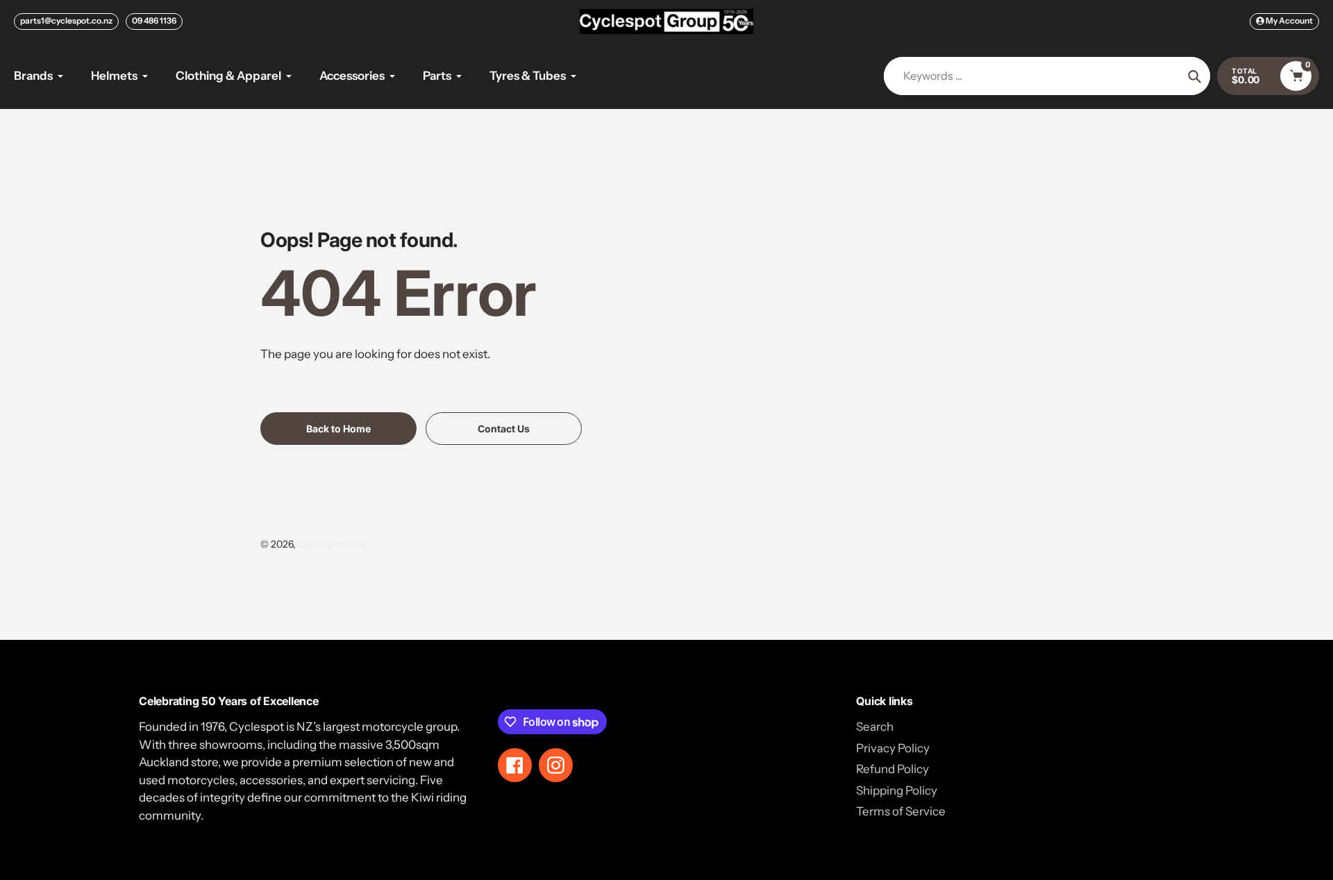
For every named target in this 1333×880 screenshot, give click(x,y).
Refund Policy (892, 769)
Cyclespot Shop (332, 544)
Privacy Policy (893, 748)
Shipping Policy (896, 790)
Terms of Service (901, 811)
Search (875, 727)
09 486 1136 (154, 20)
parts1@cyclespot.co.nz (66, 20)
